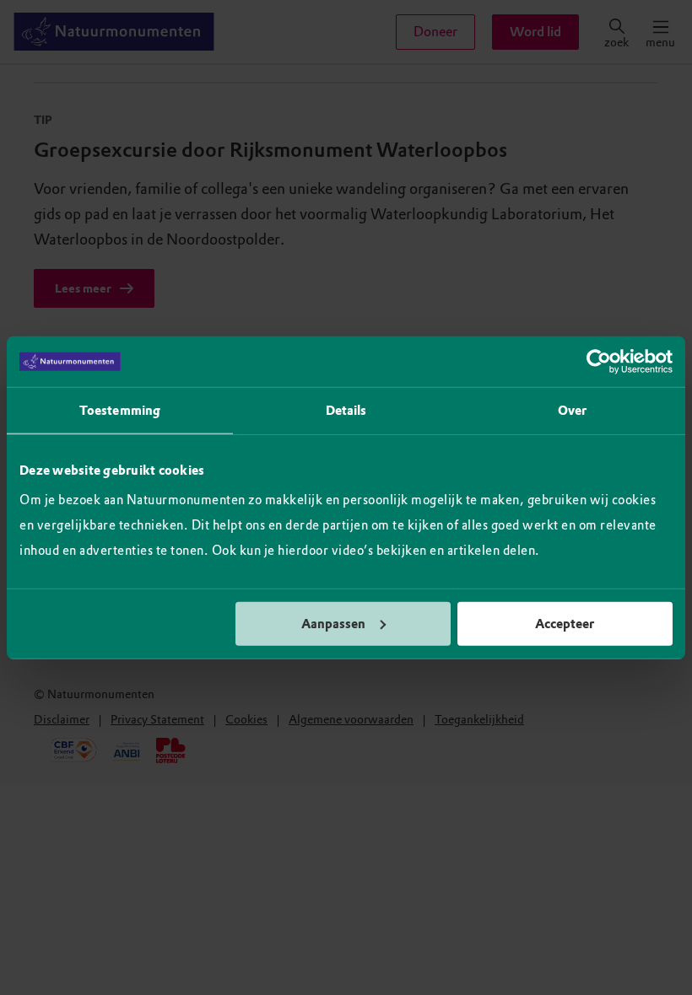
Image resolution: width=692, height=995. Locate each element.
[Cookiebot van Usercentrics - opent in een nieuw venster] (599, 361)
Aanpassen (333, 623)
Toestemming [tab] (119, 410)
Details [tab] (346, 410)
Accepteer (564, 623)
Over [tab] (572, 410)
